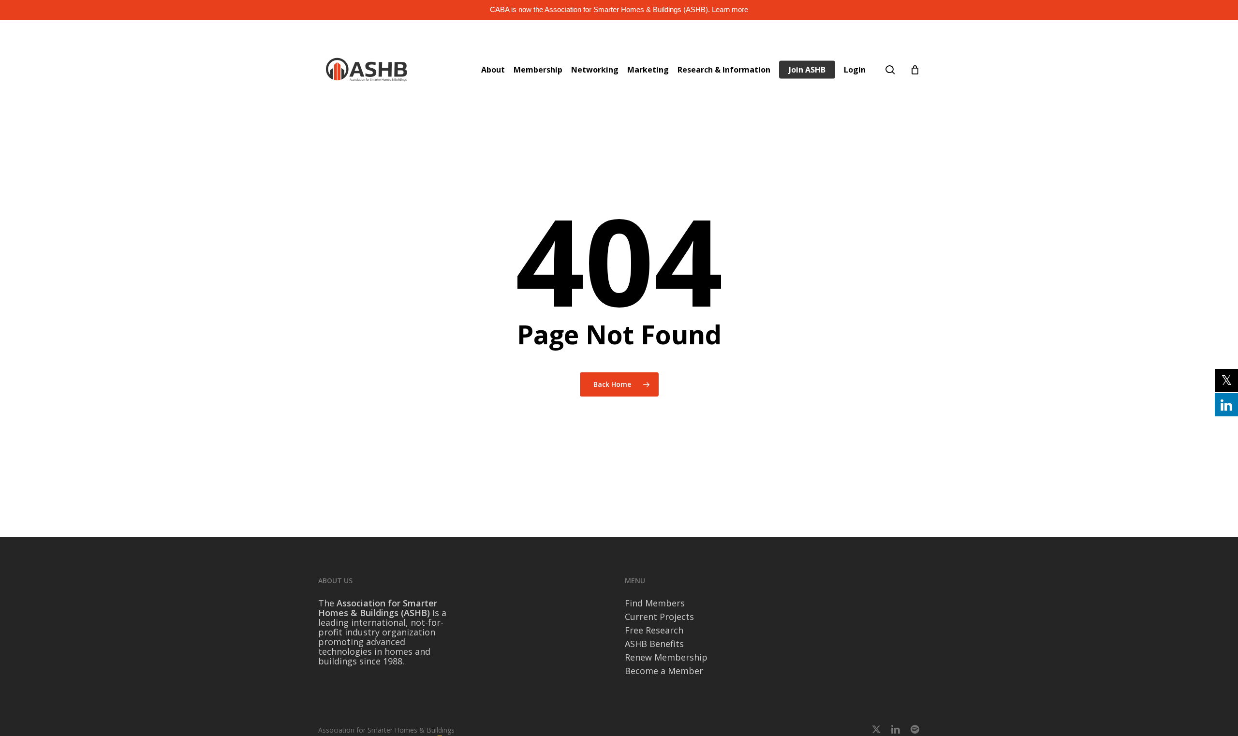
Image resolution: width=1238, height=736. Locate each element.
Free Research (654, 630)
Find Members (655, 603)
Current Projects (659, 616)
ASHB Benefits (654, 643)
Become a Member (664, 671)
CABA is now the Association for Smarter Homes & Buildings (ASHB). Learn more (619, 9)
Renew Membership (666, 657)
